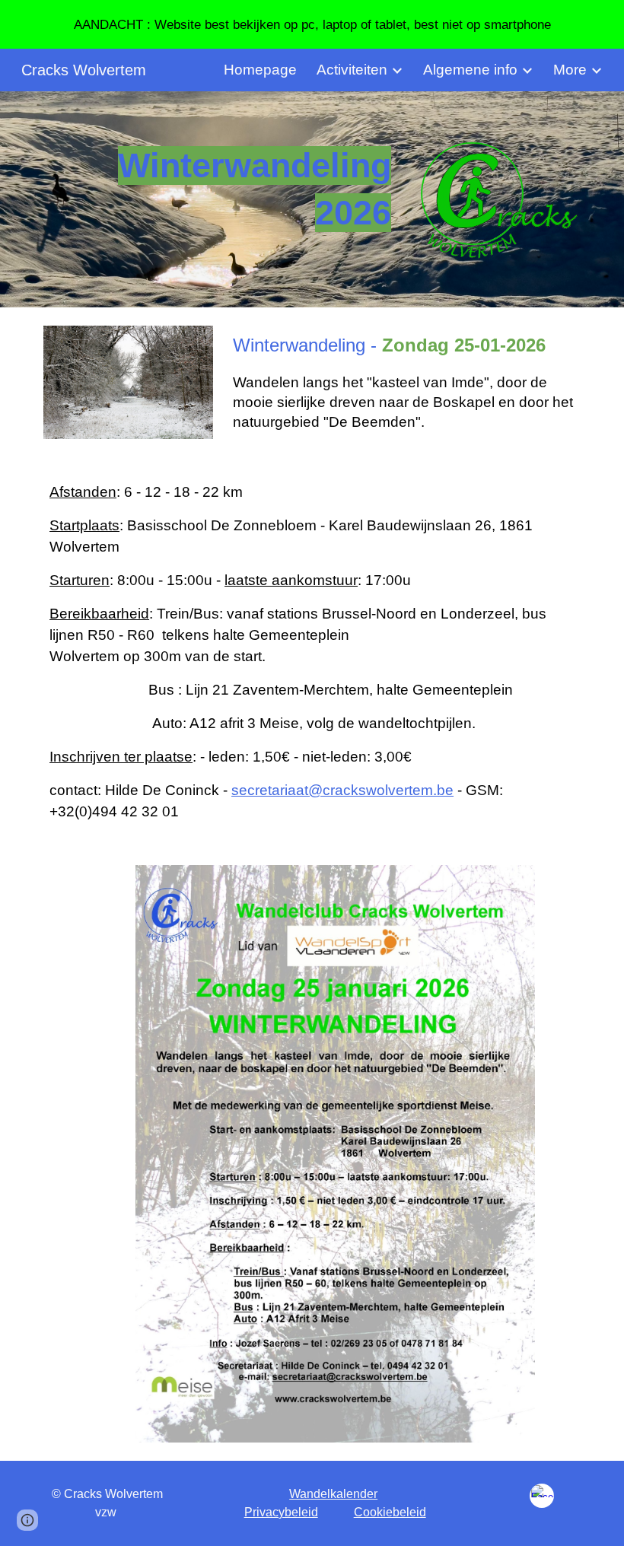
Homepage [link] (260, 70)
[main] (220, 189)
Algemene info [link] (470, 70)
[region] (312, 24)
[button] (27, 1520)
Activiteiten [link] (352, 70)
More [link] (570, 70)
